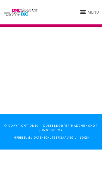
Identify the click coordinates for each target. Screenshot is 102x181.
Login (85, 137)
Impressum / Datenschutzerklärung (43, 137)
